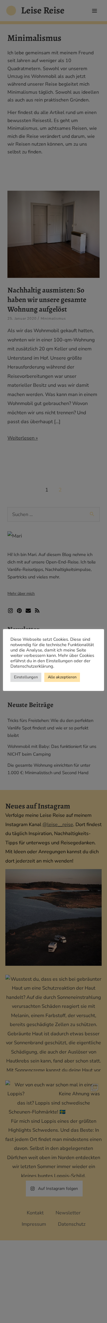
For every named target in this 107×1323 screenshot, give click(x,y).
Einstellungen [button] (26, 677)
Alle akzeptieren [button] (62, 677)
